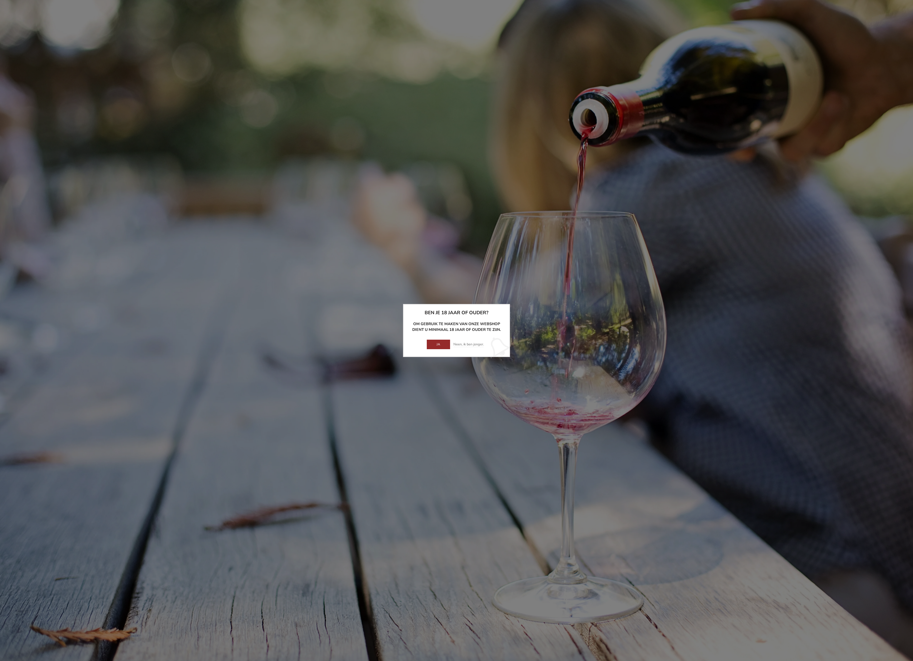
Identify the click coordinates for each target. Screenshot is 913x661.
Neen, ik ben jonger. (468, 344)
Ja (438, 344)
